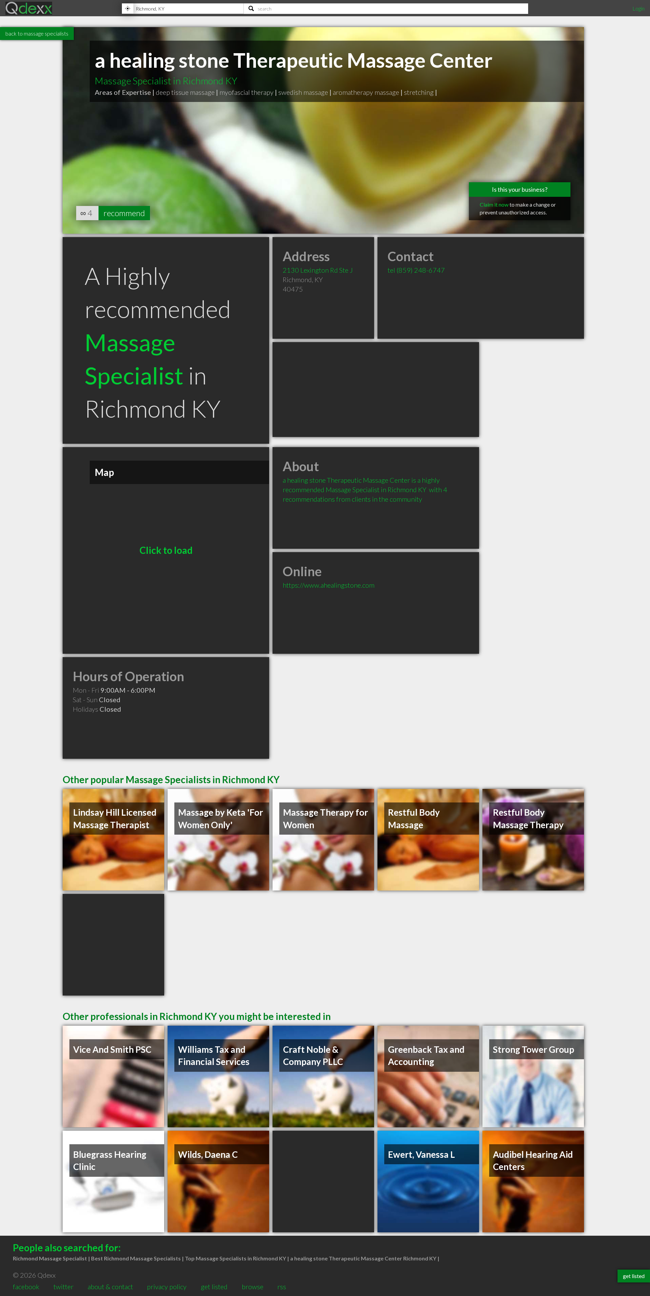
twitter (63, 1286)
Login (638, 8)
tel (416, 270)
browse (252, 1286)
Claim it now (494, 204)
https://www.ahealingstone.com (328, 585)
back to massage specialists (36, 33)
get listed (214, 1286)
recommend (124, 213)
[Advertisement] (376, 389)
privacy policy (167, 1286)
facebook (26, 1286)
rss (281, 1286)
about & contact (110, 1286)
